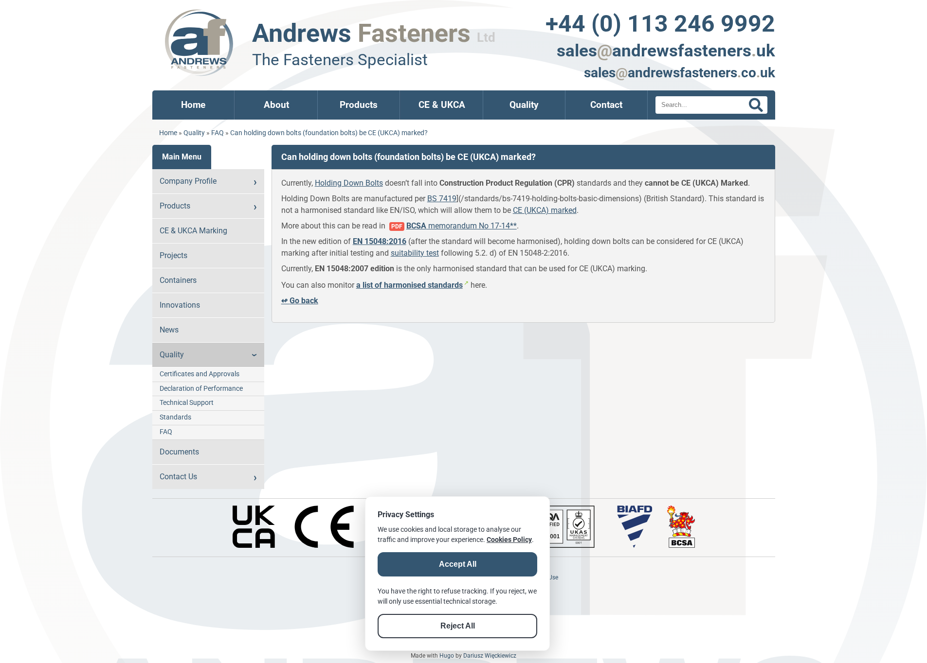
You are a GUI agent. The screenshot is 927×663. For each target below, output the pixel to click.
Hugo (446, 655)
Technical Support (187, 403)
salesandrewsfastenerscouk (679, 73)
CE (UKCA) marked (545, 210)
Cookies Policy (509, 539)
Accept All (457, 564)
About (276, 104)
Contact (606, 104)
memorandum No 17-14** (461, 225)
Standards (175, 417)
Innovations (180, 305)
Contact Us (178, 476)
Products (359, 104)
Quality (524, 104)
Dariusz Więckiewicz (489, 655)
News (169, 329)
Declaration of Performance (201, 388)
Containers (178, 280)
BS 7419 (441, 198)
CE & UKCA (441, 104)
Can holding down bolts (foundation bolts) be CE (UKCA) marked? (329, 133)
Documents (179, 451)
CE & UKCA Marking (193, 230)
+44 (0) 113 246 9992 (660, 23)
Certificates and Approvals (199, 374)
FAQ (217, 133)
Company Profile (188, 181)
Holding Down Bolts (349, 183)
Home (193, 104)
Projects (173, 255)
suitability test (415, 253)
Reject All (457, 626)
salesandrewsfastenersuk (666, 50)
